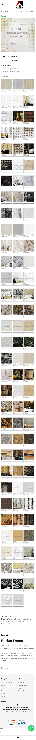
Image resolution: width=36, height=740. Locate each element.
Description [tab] (5, 635)
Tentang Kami (23, 682)
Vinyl (2, 688)
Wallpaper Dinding (10, 12)
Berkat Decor (12, 641)
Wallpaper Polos (20, 12)
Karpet (3, 685)
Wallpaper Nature (20, 621)
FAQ (20, 688)
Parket (3, 691)
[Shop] (18, 737)
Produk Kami (23, 691)
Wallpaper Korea (26, 619)
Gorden (3, 696)
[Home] (6, 737)
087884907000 (25, 711)
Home (2, 12)
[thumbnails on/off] (18, 735)
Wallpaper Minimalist (7, 621)
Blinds (3, 694)
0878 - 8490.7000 (12, 711)
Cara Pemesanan (24, 685)
